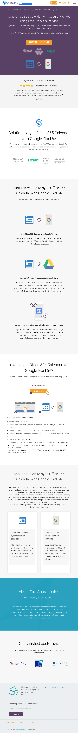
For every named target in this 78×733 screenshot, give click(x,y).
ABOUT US (10, 722)
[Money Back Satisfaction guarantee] (39, 51)
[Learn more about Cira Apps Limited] (13, 695)
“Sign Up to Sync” (57, 33)
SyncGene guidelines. (19, 453)
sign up (26, 422)
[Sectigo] (50, 51)
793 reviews (53, 86)
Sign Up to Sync (39, 42)
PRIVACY (21, 722)
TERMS (31, 722)
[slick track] (17, 663)
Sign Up (54, 3)
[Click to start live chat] (64, 3)
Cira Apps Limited (20, 729)
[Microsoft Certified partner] (27, 51)
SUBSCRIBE (16, 714)
